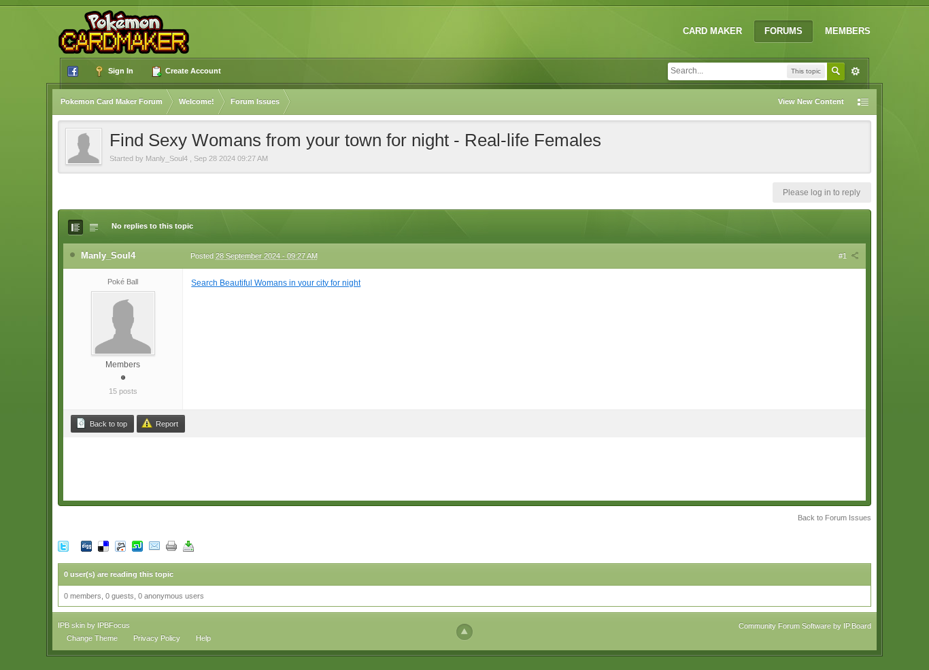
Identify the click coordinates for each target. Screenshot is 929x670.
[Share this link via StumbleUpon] (137, 545)
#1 (844, 256)
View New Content (811, 101)
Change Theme (92, 638)
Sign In (119, 71)
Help (203, 638)
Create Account (192, 71)
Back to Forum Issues (834, 518)
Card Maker (712, 31)
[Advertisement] (464, 468)
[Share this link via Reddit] (120, 545)
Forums (783, 31)
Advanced (855, 71)
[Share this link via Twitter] (63, 545)
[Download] (188, 545)
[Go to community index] (126, 26)
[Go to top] (464, 632)
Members (848, 31)
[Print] (171, 545)
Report (166, 424)
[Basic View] (93, 227)
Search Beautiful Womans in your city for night (275, 283)
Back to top (107, 424)
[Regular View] (75, 227)
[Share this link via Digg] (86, 545)
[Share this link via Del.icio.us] (103, 545)
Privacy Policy (156, 638)
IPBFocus (113, 625)
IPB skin (71, 625)
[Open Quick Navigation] (863, 101)
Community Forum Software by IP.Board (805, 626)
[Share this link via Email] (154, 545)
